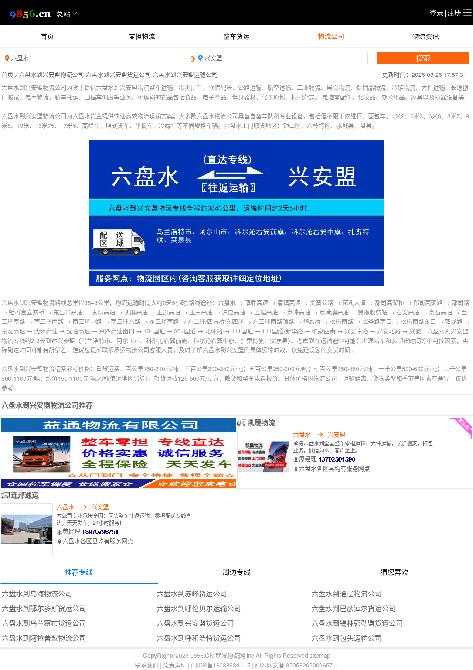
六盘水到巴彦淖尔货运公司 (354, 608)
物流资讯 (425, 36)
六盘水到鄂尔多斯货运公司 (44, 608)
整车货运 (236, 36)
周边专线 (236, 572)
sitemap (320, 655)
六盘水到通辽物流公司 (347, 593)
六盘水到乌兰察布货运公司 (44, 623)
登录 (436, 12)
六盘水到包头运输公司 (347, 638)
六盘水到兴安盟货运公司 (195, 623)
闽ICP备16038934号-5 (221, 665)
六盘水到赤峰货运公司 (192, 593)
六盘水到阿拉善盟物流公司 (44, 638)
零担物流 (142, 36)
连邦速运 (25, 495)
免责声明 (175, 665)
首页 (47, 36)
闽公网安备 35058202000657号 (296, 665)
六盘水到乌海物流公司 (37, 593)
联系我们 (147, 665)
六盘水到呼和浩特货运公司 (199, 638)
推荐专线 (79, 572)
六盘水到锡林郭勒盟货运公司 (357, 623)
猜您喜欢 (394, 572)
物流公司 (331, 36)
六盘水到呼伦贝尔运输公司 (199, 608)
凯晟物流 (261, 422)
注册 (454, 12)
